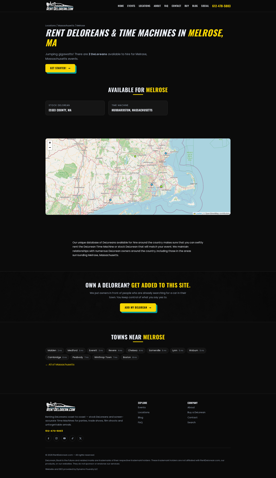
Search (192, 422)
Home (121, 6)
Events (131, 6)
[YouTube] (64, 438)
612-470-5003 (221, 6)
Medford (75, 350)
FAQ (166, 6)
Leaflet (198, 213)
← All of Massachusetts (59, 364)
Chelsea (135, 350)
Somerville (157, 350)
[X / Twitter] (80, 438)
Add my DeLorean (138, 307)
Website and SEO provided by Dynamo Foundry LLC (71, 469)
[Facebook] (48, 438)
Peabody (80, 357)
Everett (96, 350)
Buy (187, 6)
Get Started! (60, 68)
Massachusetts (66, 25)
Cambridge (57, 357)
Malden (55, 350)
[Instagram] (56, 438)
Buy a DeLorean (196, 412)
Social (205, 6)
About (157, 6)
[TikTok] (72, 438)
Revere (115, 350)
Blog (195, 6)
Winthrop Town (105, 357)
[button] (49, 142)
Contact (176, 6)
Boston (130, 357)
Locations (144, 6)
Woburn (196, 350)
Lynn (177, 350)
